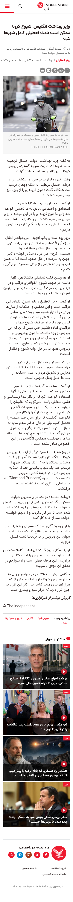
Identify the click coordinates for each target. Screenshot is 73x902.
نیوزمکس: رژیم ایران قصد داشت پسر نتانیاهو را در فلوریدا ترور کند (37, 727)
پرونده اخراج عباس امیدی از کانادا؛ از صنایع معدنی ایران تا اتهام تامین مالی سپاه (38, 681)
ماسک (64, 623)
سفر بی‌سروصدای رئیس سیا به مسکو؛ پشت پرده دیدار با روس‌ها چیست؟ (37, 819)
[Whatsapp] (61, 70)
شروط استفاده (58, 868)
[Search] (20, 6)
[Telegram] (20, 855)
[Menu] (7, 6)
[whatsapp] (11, 855)
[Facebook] (67, 70)
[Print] (42, 70)
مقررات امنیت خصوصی (54, 874)
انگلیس (30, 618)
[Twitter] (55, 70)
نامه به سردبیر (29, 868)
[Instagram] (28, 855)
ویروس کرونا (43, 618)
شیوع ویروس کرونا (13, 618)
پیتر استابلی (62, 60)
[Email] (48, 70)
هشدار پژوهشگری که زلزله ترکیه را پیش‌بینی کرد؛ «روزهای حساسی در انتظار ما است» (38, 773)
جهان (48, 639)
